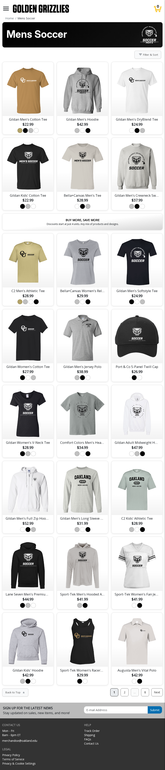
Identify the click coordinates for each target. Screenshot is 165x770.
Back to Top (15, 692)
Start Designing (28, 108)
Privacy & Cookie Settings (19, 763)
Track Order (92, 731)
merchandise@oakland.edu (19, 741)
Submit (155, 710)
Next (157, 692)
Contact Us (91, 743)
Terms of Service (13, 759)
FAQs (87, 739)
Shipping (89, 735)
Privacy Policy (11, 755)
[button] (6, 8)
